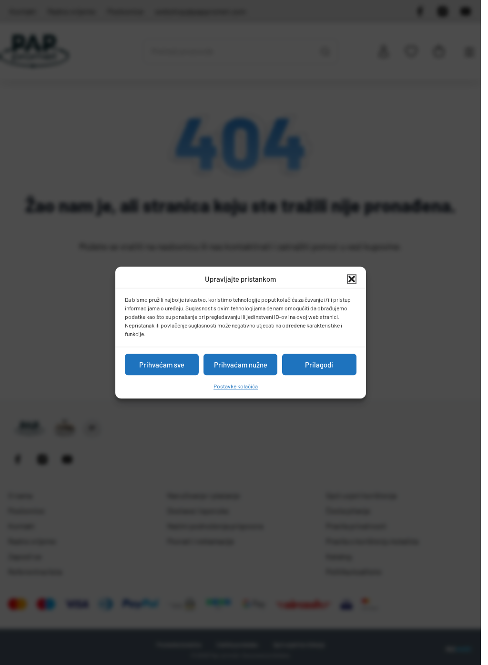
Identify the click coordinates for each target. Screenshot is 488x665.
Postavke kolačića (236, 386)
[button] (351, 279)
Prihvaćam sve (161, 364)
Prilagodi (319, 364)
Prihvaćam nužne (240, 364)
